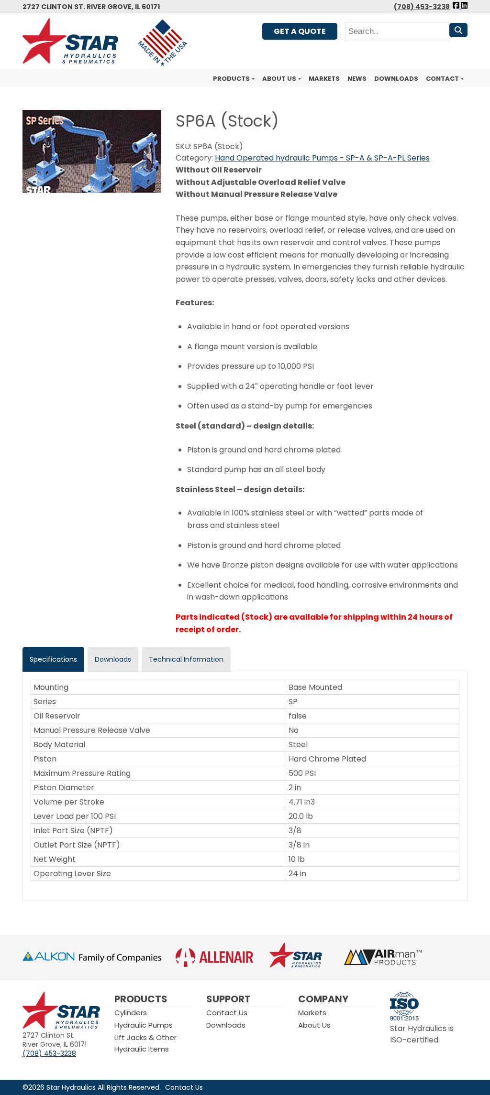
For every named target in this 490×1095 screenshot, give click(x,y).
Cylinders (130, 1013)
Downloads (396, 78)
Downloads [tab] (113, 659)
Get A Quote (300, 31)
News (357, 78)
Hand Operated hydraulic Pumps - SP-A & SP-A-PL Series (322, 157)
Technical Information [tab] (186, 659)
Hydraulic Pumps (143, 1025)
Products (231, 78)
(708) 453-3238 (422, 6)
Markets (324, 78)
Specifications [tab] (53, 659)
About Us (279, 78)
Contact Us (226, 1013)
